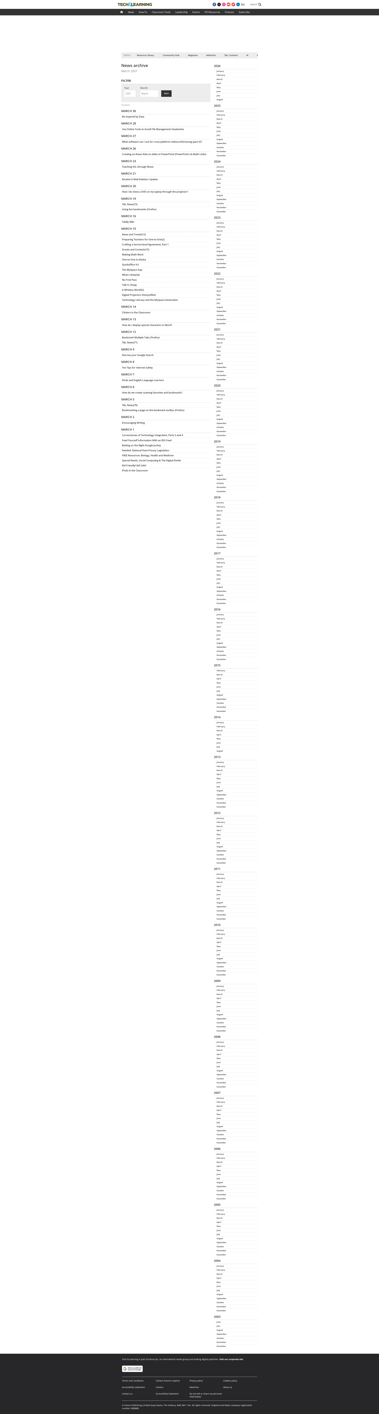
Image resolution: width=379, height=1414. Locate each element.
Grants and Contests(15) (135, 249)
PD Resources (212, 12)
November (221, 151)
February (221, 75)
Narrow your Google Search (138, 355)
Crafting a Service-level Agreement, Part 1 (145, 244)
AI (247, 55)
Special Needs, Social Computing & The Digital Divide (151, 460)
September (222, 143)
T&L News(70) (130, 405)
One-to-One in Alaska (134, 259)
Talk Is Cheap (129, 284)
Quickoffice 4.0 (130, 264)
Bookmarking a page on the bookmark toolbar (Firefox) (153, 410)
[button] (255, 4)
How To (143, 12)
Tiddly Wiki (128, 221)
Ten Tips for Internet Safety (137, 367)
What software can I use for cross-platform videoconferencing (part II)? (162, 141)
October (220, 147)
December (221, 155)
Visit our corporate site (231, 1359)
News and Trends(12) (134, 234)
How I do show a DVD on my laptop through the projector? (155, 191)
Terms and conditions (133, 1380)
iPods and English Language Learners (143, 380)
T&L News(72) (130, 204)
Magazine (193, 55)
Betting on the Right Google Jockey (141, 445)
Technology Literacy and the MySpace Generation (150, 300)
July (218, 95)
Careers (159, 1387)
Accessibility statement (133, 1387)
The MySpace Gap (132, 269)
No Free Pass (129, 279)
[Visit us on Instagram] (224, 4)
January (220, 71)
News (131, 12)
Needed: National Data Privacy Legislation (145, 450)
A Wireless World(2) (133, 289)
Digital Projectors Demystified (139, 295)
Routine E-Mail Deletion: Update (140, 179)
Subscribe (244, 12)
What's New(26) (131, 274)
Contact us (127, 1393)
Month (144, 88)
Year (126, 88)
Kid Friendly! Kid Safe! (134, 465)
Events (196, 12)
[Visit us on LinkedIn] (238, 4)
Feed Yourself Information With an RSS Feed (147, 440)
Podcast (229, 12)
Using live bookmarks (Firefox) (139, 209)
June (219, 91)
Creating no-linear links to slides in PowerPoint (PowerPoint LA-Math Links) (164, 154)
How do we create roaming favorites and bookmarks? (152, 392)
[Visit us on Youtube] (228, 4)
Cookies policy (230, 1380)
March (220, 79)
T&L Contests (231, 55)
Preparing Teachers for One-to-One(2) (143, 239)
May (219, 87)
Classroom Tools (161, 12)
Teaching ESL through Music (138, 166)
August (220, 99)
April (219, 83)
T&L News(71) (130, 342)
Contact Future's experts (168, 1380)
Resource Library (145, 55)
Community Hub (171, 55)
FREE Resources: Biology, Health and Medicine (148, 455)
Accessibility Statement (167, 1393)
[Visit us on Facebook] (214, 4)
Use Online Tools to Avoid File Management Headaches (153, 129)
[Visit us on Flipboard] (233, 4)
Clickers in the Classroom (136, 312)
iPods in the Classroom (135, 470)
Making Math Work (132, 254)
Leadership (181, 12)
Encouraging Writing (133, 422)
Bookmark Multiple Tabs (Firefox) (141, 337)
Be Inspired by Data (133, 116)
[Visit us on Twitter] (219, 4)
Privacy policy (196, 1380)
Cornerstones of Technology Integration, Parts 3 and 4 (152, 435)
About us (227, 1387)
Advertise (211, 55)
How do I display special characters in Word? (147, 325)
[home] (122, 12)
